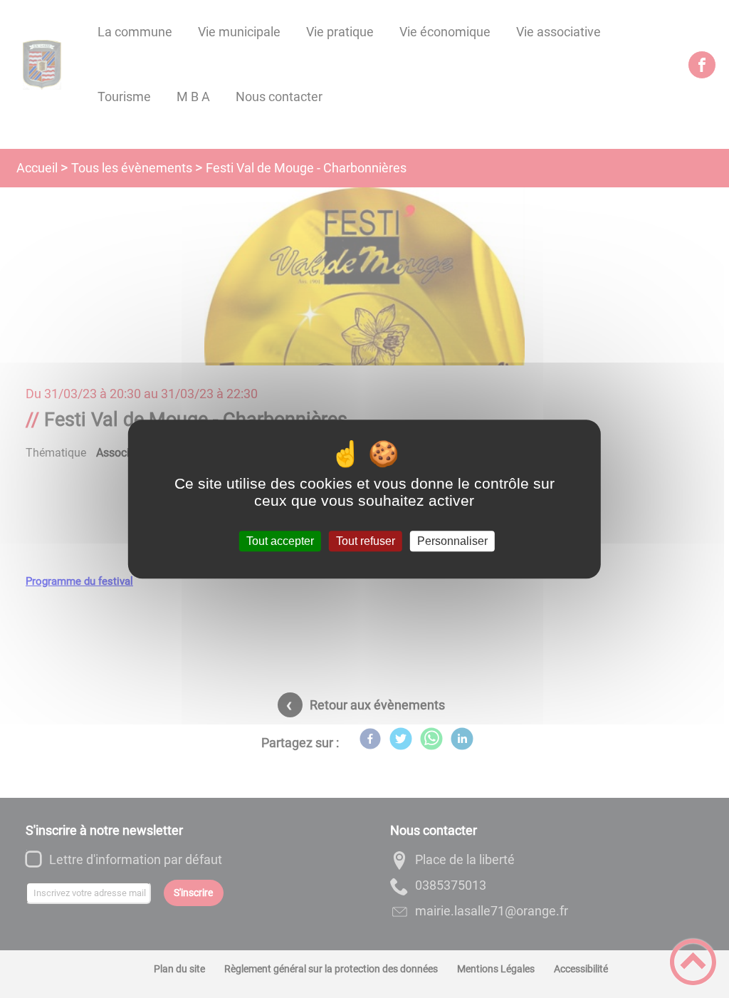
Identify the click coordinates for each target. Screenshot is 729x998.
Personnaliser (452, 541)
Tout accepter (280, 541)
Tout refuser (365, 541)
